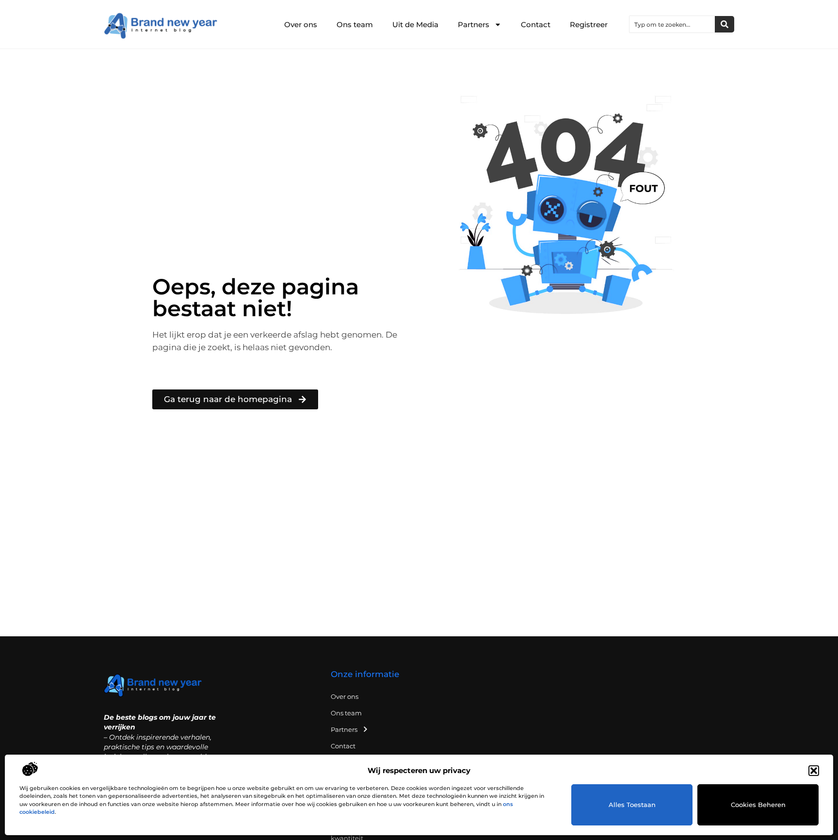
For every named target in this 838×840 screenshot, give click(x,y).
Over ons (300, 24)
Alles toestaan (632, 804)
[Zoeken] (724, 24)
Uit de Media (415, 24)
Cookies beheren (758, 804)
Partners (473, 24)
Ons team (355, 24)
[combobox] (672, 24)
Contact (535, 24)
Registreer (589, 24)
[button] (814, 770)
